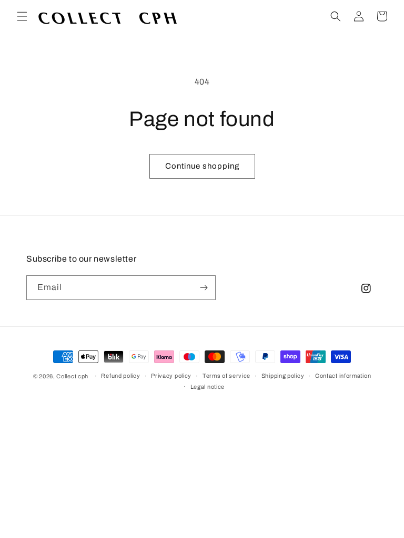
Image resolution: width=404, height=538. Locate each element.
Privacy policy (171, 376)
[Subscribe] (203, 287)
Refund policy (120, 376)
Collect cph (72, 376)
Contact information (343, 376)
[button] (22, 16)
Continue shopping (202, 166)
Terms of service (226, 376)
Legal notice (207, 387)
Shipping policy (283, 376)
